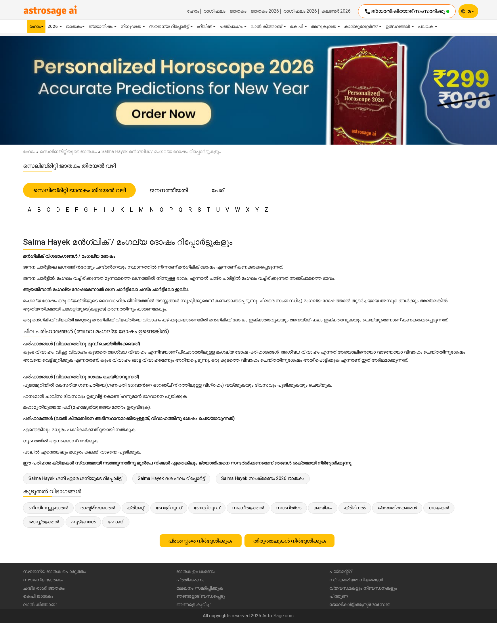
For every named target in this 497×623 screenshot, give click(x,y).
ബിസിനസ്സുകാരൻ (48, 507)
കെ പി (297, 26)
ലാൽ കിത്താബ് (267, 26)
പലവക (426, 26)
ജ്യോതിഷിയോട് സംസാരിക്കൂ (405, 11)
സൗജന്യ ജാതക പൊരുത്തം (54, 571)
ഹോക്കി (116, 521)
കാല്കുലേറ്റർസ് (361, 26)
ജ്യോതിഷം (101, 26)
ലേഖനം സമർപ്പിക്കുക (199, 588)
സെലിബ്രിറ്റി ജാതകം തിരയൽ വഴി (79, 190)
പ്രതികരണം (190, 580)
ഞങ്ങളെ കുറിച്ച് (193, 604)
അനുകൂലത (324, 26)
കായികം (323, 507)
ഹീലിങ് (205, 26)
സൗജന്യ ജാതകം (43, 580)
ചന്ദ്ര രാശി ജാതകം (44, 588)
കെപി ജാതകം (38, 596)
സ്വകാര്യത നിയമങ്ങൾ (356, 580)
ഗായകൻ (439, 507)
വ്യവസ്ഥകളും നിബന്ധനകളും (363, 588)
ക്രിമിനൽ (355, 507)
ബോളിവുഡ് (207, 507)
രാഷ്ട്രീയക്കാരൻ (97, 507)
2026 (53, 26)
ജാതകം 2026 (265, 11)
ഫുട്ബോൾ (83, 521)
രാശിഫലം (214, 11)
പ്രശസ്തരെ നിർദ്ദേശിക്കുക (200, 541)
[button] (37, 90)
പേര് (217, 190)
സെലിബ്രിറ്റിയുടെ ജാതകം (68, 151)
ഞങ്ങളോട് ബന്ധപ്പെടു (200, 596)
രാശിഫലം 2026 (300, 11)
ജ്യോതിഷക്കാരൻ (397, 507)
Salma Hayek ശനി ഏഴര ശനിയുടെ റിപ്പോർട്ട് (74, 478)
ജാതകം (238, 11)
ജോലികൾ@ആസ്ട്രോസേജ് (359, 604)
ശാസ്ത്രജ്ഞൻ (43, 521)
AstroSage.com (278, 615)
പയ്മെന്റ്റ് (340, 571)
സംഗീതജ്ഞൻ (248, 507)
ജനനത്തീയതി (168, 190)
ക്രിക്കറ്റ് (135, 507)
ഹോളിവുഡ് (169, 507)
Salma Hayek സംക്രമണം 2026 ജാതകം (262, 478)
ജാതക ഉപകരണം (195, 571)
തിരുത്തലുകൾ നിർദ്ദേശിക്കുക (289, 541)
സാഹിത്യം (288, 507)
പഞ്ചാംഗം (231, 26)
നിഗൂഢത (131, 26)
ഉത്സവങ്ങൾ (398, 26)
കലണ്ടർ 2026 (336, 11)
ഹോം (193, 11)
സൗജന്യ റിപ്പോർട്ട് (169, 26)
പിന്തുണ (338, 596)
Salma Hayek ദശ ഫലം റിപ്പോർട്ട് (171, 478)
